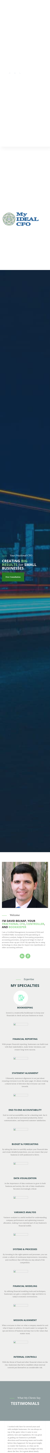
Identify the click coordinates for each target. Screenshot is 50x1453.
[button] (45, 219)
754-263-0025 (32, 73)
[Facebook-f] (27, 956)
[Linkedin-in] (22, 956)
